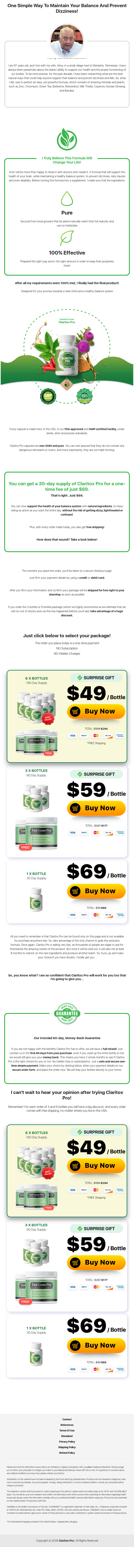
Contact (67, 1419)
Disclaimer (67, 1436)
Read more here (85, 1522)
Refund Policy (67, 1452)
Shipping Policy (67, 1447)
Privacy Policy (67, 1441)
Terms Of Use (67, 1430)
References (67, 1425)
